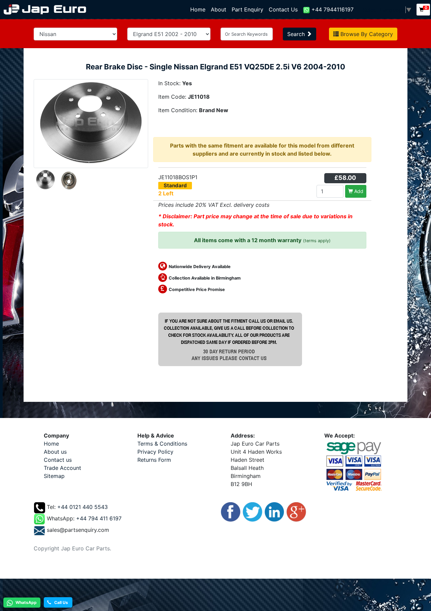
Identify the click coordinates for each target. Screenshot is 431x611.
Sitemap (54, 476)
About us (55, 451)
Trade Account (62, 467)
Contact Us (283, 9)
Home (199, 9)
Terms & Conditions (162, 443)
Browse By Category (366, 34)
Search (296, 34)
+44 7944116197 (332, 9)
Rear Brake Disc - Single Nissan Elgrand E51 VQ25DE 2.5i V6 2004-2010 (215, 66)
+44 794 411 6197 (99, 518)
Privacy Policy (155, 451)
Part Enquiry (247, 9)
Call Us (59, 602)
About (218, 9)
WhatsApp (25, 602)
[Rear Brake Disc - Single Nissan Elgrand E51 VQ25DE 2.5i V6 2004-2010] (91, 123)
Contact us (58, 459)
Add (358, 191)
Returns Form (154, 459)
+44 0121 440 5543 (82, 507)
